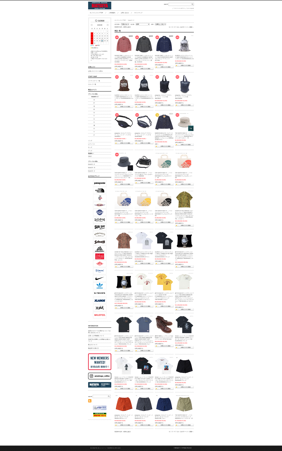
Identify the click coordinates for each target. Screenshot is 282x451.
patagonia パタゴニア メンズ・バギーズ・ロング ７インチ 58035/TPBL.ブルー (164, 416)
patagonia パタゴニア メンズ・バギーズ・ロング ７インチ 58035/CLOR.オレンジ (124, 416)
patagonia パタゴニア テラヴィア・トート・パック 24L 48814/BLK (163, 96)
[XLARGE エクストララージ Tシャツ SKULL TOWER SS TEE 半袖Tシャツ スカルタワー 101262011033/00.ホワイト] (144, 240)
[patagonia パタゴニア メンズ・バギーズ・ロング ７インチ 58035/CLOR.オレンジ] (124, 404)
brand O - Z (94, 96)
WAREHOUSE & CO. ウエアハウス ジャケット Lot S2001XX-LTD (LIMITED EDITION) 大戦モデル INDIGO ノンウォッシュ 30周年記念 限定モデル (164, 136)
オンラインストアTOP (96, 13)
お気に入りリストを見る (95, 71)
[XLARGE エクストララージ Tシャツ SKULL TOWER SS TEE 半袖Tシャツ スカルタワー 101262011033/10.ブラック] (164, 240)
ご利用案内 (112, 13)
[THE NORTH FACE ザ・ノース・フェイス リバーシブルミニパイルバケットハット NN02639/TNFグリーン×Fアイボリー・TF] (184, 122)
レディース (91, 144)
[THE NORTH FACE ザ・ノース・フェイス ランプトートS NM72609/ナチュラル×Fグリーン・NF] (164, 161)
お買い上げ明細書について (96, 335)
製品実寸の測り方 (93, 348)
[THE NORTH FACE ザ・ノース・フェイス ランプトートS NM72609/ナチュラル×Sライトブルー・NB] (124, 199)
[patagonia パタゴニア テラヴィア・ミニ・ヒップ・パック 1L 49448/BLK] (124, 122)
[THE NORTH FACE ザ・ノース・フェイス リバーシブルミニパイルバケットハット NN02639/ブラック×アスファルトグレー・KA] (124, 161)
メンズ (90, 140)
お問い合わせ (125, 13)
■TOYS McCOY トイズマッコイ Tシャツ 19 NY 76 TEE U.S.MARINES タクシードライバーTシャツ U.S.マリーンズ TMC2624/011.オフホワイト (144, 296)
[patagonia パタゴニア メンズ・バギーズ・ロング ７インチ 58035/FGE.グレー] (144, 404)
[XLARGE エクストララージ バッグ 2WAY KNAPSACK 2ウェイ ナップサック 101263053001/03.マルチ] (124, 84)
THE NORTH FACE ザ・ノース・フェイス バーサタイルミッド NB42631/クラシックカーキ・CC (184, 416)
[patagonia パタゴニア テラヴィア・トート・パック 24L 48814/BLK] (164, 84)
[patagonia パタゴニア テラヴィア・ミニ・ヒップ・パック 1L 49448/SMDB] (144, 122)
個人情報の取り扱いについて (97, 448)
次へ (178, 27)
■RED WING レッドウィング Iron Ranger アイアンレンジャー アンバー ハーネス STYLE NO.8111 (164, 337)
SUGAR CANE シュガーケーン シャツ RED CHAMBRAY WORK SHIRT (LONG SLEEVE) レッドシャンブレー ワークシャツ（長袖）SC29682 (124, 59)
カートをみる (190, 8)
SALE (90, 156)
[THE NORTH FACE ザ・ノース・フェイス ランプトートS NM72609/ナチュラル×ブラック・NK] (164, 199)
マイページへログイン (179, 8)
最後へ (191, 27)
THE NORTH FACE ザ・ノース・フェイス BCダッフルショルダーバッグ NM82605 (144, 174)
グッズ (90, 151)
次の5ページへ (184, 27)
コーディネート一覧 (94, 81)
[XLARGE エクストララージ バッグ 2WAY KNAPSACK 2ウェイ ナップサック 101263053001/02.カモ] (184, 44)
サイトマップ (138, 13)
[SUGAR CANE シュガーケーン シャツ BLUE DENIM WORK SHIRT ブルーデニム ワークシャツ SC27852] (164, 44)
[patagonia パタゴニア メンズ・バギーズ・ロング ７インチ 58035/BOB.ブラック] (184, 366)
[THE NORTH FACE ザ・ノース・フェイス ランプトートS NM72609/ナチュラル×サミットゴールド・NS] (144, 199)
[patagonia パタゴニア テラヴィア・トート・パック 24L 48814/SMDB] (184, 84)
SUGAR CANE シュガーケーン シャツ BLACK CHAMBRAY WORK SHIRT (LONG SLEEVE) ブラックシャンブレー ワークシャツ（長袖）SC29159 (144, 59)
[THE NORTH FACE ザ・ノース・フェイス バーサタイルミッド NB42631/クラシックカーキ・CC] (184, 404)
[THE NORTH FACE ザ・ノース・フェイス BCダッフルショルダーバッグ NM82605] (144, 161)
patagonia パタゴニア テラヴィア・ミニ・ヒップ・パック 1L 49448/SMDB (143, 134)
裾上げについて (92, 344)
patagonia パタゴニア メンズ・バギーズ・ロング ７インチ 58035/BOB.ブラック (184, 378)
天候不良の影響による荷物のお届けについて (99, 340)
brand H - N (91, 167)
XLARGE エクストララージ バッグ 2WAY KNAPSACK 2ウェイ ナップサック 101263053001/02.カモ (184, 57)
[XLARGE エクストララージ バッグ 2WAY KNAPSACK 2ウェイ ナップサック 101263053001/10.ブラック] (144, 84)
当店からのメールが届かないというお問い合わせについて (99, 331)
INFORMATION (93, 326)
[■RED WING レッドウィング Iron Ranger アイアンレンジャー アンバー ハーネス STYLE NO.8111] (164, 324)
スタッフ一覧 (92, 84)
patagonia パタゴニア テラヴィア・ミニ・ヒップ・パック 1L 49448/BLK (123, 134)
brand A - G (91, 164)
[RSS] (89, 401)
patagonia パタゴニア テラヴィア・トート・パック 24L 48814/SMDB (183, 96)
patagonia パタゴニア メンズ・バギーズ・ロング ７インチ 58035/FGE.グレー (144, 416)
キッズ (90, 147)
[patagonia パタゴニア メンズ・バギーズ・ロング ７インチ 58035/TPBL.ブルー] (164, 404)
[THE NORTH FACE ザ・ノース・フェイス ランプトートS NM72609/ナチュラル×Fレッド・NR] (184, 161)
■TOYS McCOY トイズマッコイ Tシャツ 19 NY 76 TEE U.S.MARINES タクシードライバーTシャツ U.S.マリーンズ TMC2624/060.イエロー (164, 296)
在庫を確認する (119, 66)
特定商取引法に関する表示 (114, 448)
